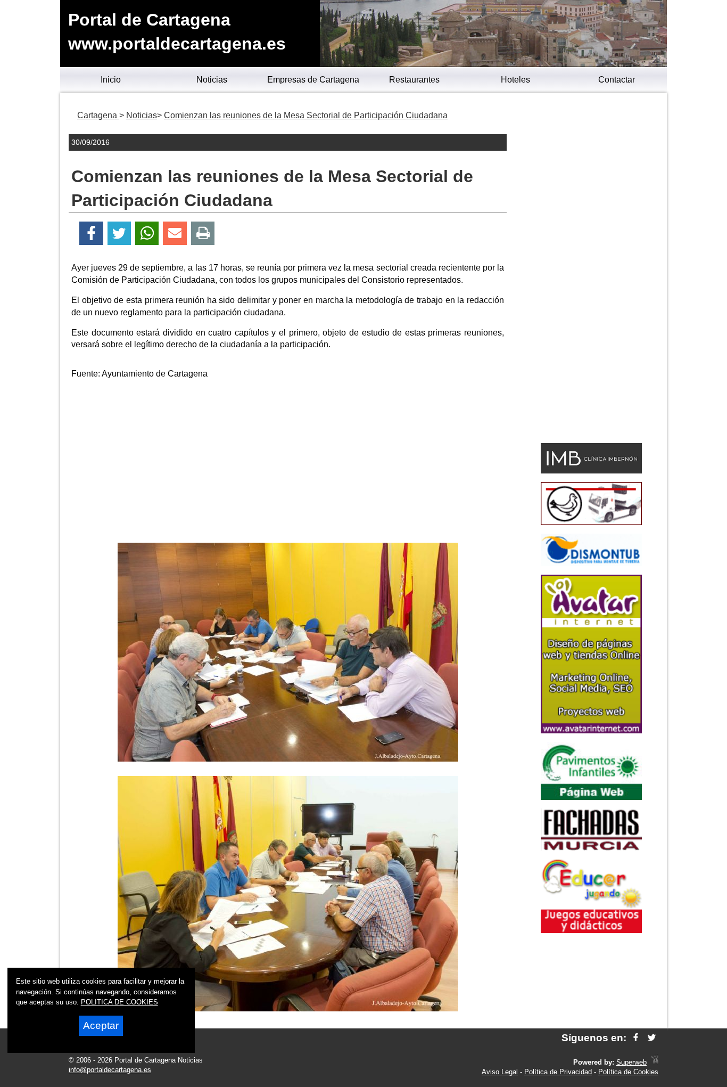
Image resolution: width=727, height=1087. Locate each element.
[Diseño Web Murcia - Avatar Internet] (654, 1062)
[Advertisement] (288, 462)
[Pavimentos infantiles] (591, 797)
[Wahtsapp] (147, 234)
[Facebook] (91, 234)
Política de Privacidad (558, 1072)
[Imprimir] (203, 234)
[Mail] (174, 234)
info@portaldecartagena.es (110, 1070)
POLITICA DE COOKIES (119, 1002)
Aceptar (101, 1025)
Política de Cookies (628, 1072)
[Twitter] (119, 234)
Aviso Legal (500, 1072)
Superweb (631, 1062)
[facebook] (635, 1037)
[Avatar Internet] (591, 730)
